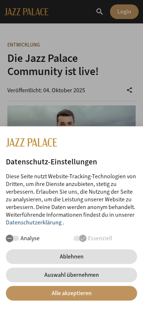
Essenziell (100, 238)
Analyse (30, 238)
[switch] (12, 238)
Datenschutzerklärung (34, 222)
